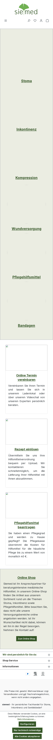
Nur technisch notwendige (27, 730)
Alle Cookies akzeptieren (27, 736)
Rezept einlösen (27, 449)
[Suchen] (29, 20)
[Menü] (6, 20)
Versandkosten (11, 694)
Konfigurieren (27, 724)
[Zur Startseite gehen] (26, 9)
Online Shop (26, 577)
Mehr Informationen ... (26, 719)
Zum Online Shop (26, 638)
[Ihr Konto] (41, 20)
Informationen (11, 666)
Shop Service (10, 660)
